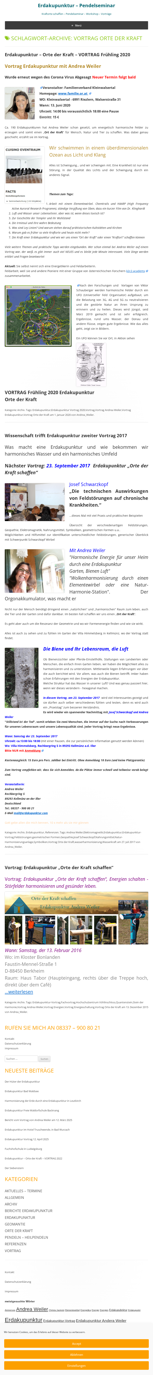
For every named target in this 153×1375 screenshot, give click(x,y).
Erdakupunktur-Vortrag (46, 1002)
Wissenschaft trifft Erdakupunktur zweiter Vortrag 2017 (66, 435)
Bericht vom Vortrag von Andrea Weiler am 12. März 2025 (38, 1120)
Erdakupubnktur (118, 1310)
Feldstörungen (23, 837)
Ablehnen (76, 1355)
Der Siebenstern (14, 1168)
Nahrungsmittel (104, 837)
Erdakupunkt (134, 1310)
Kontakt (9, 1039)
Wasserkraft (109, 842)
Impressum (11, 1048)
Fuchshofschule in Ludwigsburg (23, 1149)
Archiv (21, 410)
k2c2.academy (135, 271)
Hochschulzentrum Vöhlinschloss (95, 1002)
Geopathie (67, 837)
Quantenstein (124, 1002)
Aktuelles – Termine (23, 1190)
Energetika (85, 1310)
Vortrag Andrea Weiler (108, 410)
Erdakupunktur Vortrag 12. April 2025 (27, 1139)
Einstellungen (76, 1366)
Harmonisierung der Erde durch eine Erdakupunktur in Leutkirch (43, 1101)
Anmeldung (33, 750)
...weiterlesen (19, 991)
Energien (104, 1310)
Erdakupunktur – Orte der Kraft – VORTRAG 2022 (33, 1158)
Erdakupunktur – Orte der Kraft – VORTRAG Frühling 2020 (67, 54)
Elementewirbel (72, 1310)
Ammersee (10, 1310)
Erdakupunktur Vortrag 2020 (68, 410)
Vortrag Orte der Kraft (36, 415)
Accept (76, 1344)
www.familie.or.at (73, 93)
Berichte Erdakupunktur (28, 1210)
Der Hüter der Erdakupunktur (22, 1081)
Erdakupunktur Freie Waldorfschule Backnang (32, 1110)
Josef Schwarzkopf (84, 837)
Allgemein (14, 1197)
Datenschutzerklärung (18, 1043)
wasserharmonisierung (88, 842)
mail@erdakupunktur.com (31, 813)
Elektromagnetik (93, 832)
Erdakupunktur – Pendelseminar (76, 5)
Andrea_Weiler (85, 415)
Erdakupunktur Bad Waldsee (22, 1091)
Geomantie (15, 1224)
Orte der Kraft (19, 1230)
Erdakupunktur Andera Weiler (101, 1321)
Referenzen (52, 832)
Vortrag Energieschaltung (79, 1007)
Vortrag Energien (54, 1007)
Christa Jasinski (56, 1310)
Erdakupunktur (41, 410)
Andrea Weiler (74, 832)
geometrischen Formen (46, 837)
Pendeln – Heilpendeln (26, 1237)
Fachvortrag (68, 1002)
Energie (95, 1310)
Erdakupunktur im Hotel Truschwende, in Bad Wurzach (37, 1129)
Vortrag (90, 410)
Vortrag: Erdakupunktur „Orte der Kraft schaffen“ (59, 867)
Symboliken (41, 842)
